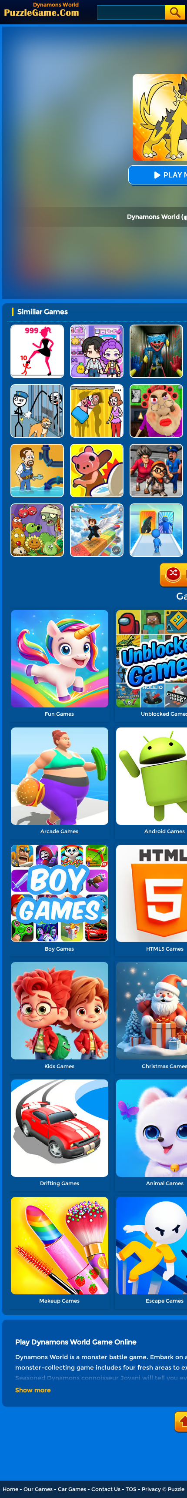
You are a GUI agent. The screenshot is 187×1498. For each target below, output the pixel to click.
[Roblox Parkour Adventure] (97, 506)
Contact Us (105, 1489)
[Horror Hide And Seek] (156, 447)
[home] (41, 12)
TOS (131, 1489)
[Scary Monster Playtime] (156, 328)
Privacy (151, 1489)
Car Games (72, 1489)
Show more (33, 1390)
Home (10, 1489)
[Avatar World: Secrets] (97, 328)
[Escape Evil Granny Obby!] (156, 387)
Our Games (38, 1489)
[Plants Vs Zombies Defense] (37, 506)
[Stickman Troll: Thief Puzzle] (37, 387)
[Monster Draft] (156, 506)
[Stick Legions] (37, 328)
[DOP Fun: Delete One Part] (97, 387)
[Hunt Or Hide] (97, 447)
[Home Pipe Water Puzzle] (37, 447)
